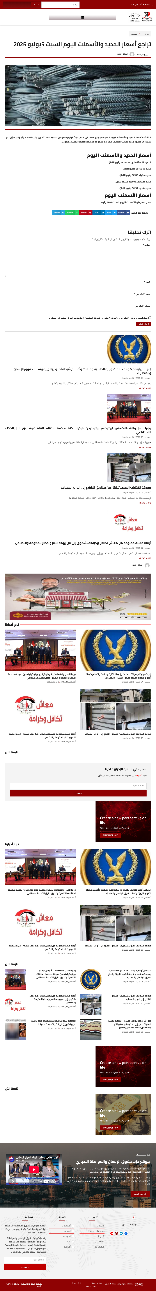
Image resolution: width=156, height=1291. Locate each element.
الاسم (147, 281)
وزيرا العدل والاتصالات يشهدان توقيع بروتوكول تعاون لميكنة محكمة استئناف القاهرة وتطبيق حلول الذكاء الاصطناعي (78, 430)
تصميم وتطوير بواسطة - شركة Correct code (24, 1285)
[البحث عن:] (60, 5)
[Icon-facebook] (126, 1233)
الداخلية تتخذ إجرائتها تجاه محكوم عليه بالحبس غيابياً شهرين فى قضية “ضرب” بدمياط (53, 1022)
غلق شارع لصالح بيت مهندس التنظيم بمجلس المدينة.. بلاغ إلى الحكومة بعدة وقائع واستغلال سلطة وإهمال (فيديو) (129, 1024)
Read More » (145, 388)
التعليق (147, 245)
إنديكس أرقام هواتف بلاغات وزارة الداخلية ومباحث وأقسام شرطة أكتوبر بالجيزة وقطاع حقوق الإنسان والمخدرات (82, 371)
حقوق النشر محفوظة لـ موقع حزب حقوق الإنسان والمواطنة (124, 1285)
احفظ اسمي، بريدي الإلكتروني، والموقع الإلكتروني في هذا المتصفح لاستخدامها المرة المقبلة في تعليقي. (99, 317)
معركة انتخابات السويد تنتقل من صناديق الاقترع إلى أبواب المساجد (106, 487)
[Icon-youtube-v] (112, 1233)
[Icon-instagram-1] (117, 1233)
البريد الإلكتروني (142, 294)
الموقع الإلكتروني (143, 305)
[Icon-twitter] (121, 1233)
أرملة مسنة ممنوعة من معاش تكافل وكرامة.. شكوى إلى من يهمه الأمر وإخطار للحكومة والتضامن (83, 543)
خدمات (134, 34)
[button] (82, 17)
